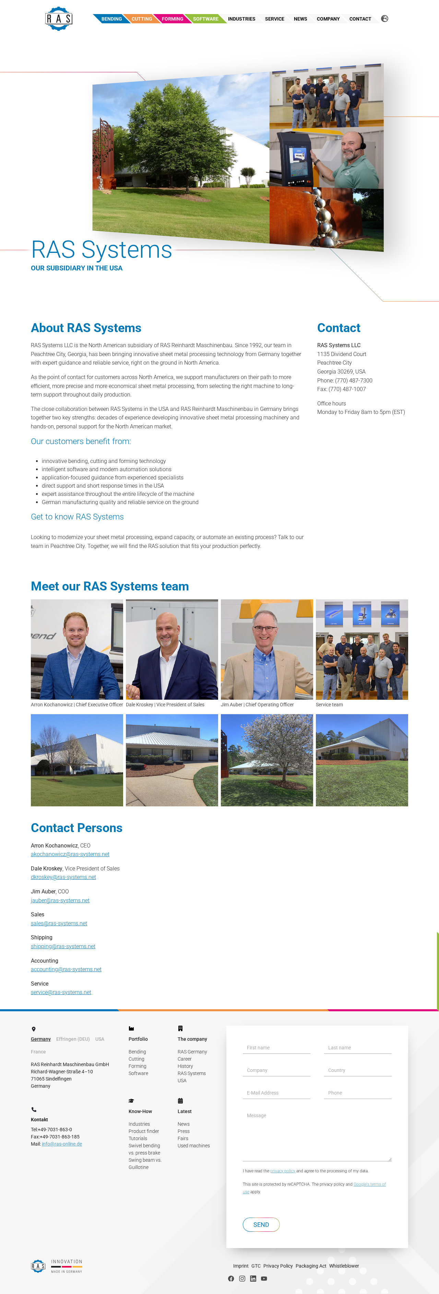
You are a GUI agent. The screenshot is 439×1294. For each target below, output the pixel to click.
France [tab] (38, 1051)
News (184, 1124)
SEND (261, 1224)
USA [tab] (99, 1039)
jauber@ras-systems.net (60, 900)
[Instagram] (242, 1278)
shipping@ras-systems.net (63, 946)
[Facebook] (231, 1278)
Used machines (194, 1145)
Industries (139, 1124)
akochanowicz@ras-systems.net (70, 854)
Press (184, 1131)
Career (185, 1059)
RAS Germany (192, 1051)
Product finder (144, 1131)
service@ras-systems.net (61, 992)
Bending (137, 1051)
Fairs (183, 1138)
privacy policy (282, 1171)
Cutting (136, 1059)
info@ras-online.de (62, 1144)
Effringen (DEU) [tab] (73, 1039)
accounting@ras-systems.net (66, 969)
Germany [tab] (41, 1039)
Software (138, 1073)
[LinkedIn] (253, 1278)
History (185, 1066)
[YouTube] (264, 1278)
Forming (137, 1066)
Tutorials (138, 1138)
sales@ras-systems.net (59, 923)
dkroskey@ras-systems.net (63, 877)
